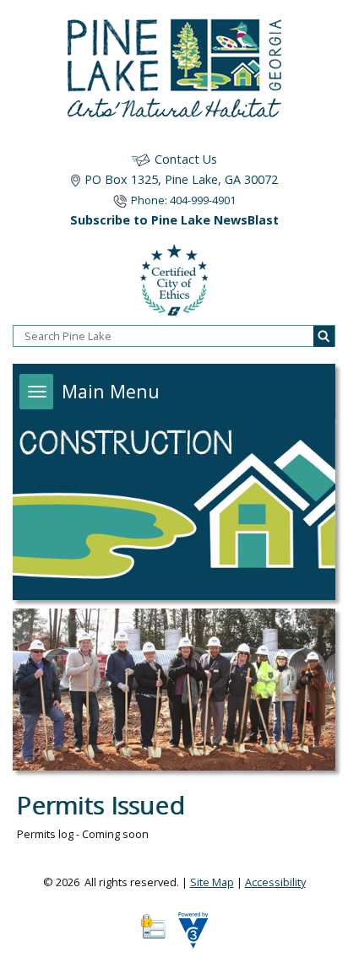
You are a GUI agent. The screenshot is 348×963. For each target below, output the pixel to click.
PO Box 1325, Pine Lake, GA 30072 (181, 179)
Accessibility (275, 882)
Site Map (212, 882)
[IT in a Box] (189, 936)
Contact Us (186, 159)
